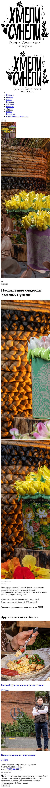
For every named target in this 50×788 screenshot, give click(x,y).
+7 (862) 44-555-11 (13, 769)
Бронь (9, 109)
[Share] (5, 581)
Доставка (10, 104)
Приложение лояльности (17, 116)
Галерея (9, 97)
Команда (10, 102)
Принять (5, 786)
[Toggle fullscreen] (7, 581)
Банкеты (10, 107)
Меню (9, 100)
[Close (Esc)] (2, 581)
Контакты (10, 114)
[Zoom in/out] (10, 581)
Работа (9, 112)
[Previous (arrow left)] (2, 774)
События (10, 95)
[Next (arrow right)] (5, 774)
